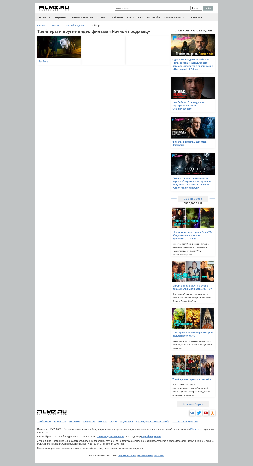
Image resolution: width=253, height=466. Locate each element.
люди (113, 421)
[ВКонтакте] (192, 413)
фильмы (74, 421)
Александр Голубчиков (110, 436)
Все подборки (193, 404)
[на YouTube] (205, 413)
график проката (174, 17)
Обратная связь (127, 455)
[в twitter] (199, 413)
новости (44, 17)
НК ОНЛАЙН (153, 17)
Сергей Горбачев (151, 436)
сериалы (89, 421)
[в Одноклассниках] (212, 413)
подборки (126, 421)
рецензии (60, 17)
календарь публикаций (152, 421)
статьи (102, 17)
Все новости (193, 198)
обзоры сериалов (82, 17)
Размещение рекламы (151, 455)
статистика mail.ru (185, 421)
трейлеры (117, 17)
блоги (102, 421)
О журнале (195, 17)
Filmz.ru (194, 429)
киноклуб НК (135, 17)
